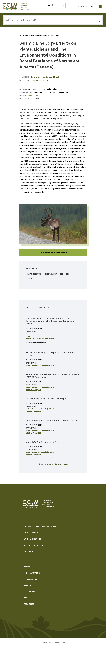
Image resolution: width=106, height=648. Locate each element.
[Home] (18, 6)
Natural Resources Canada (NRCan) (45, 77)
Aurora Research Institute (36, 334)
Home (20, 35)
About (27, 567)
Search (98, 20)
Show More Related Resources (52, 464)
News (26, 598)
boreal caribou (51, 274)
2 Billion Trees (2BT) (33, 390)
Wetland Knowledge (33, 545)
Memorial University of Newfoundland (40, 339)
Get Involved (30, 592)
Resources (29, 604)
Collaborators (33, 573)
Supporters (31, 579)
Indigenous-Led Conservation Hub (40, 527)
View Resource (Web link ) (53, 252)
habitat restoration (34, 274)
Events (27, 585)
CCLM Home (29, 551)
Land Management (32, 539)
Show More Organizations (36, 343)
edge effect (31, 279)
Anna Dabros (33, 96)
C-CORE (28, 336)
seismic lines (64, 274)
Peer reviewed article (40, 80)
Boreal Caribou (31, 533)
